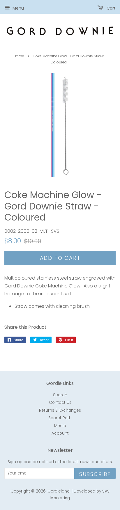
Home (19, 56)
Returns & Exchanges (60, 410)
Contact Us (60, 402)
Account (60, 433)
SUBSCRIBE (95, 474)
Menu (17, 8)
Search (60, 395)
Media (60, 426)
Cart (110, 8)
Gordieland (58, 491)
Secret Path (60, 418)
